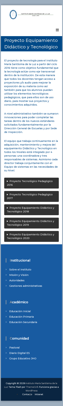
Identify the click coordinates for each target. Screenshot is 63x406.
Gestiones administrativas (25, 285)
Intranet (39, 394)
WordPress (31, 390)
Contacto (27, 394)
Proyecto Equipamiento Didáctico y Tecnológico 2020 (30, 236)
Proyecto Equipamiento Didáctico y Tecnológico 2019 (30, 223)
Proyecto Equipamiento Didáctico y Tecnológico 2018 (30, 209)
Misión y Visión (19, 275)
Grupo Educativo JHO (22, 358)
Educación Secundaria (23, 322)
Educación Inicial (20, 311)
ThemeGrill (32, 387)
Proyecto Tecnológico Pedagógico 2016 (30, 183)
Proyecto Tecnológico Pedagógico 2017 (30, 196)
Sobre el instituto (20, 269)
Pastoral (14, 347)
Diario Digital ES (19, 353)
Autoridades (16, 280)
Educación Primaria (21, 316)
